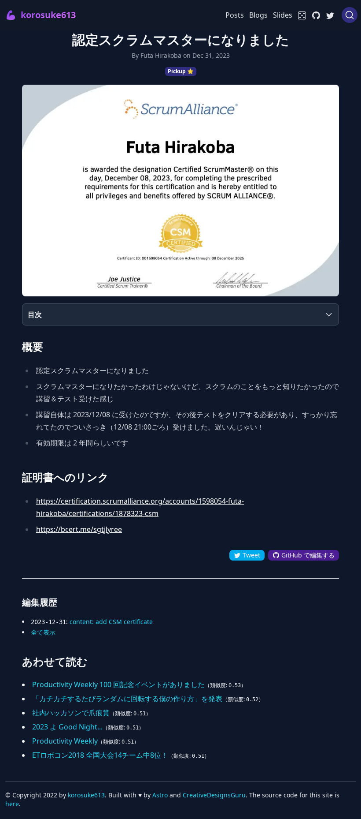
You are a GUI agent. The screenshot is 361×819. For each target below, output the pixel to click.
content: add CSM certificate (111, 621)
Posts (234, 15)
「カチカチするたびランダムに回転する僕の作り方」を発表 (127, 698)
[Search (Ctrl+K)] (349, 15)
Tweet (250, 555)
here (12, 804)
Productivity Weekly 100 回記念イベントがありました (118, 684)
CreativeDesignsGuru (214, 795)
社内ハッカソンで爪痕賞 (71, 713)
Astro (160, 795)
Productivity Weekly (65, 741)
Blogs (258, 15)
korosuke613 (86, 795)
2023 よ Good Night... (67, 727)
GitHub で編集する (307, 555)
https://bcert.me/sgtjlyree (79, 529)
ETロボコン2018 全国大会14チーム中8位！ (100, 755)
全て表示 (43, 632)
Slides (282, 15)
